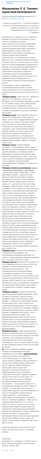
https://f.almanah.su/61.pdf (14, 19)
